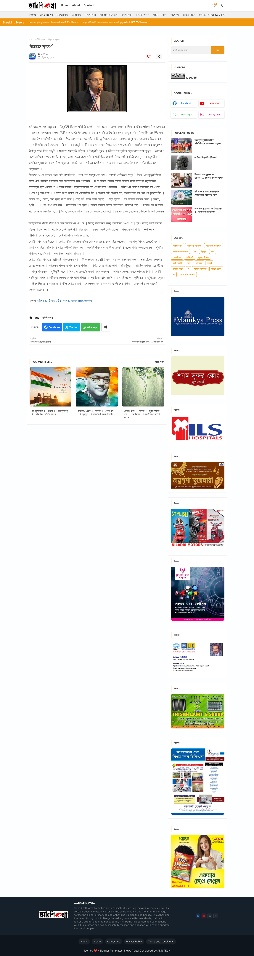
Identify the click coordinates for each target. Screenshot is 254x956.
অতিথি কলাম (126, 14)
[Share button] (105, 327)
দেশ (212, 251)
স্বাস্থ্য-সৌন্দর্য (216, 268)
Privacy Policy (134, 941)
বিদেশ (189, 263)
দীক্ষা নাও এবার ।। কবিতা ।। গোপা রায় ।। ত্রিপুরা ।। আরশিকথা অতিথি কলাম (95, 412)
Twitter (73, 327)
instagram (214, 114)
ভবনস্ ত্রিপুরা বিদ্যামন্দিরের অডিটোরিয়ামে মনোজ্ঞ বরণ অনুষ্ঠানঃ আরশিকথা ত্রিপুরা (207, 142)
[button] (221, 5)
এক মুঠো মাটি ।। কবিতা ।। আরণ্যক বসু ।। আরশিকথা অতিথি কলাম (49, 412)
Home (64, 5)
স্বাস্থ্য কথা (174, 14)
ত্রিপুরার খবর (62, 14)
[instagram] (215, 916)
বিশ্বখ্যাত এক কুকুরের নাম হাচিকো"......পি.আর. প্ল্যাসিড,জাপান (208, 176)
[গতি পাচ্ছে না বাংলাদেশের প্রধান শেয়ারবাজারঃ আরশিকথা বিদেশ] (181, 197)
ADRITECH (163, 950)
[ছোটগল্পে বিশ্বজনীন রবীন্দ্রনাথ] (181, 162)
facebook (186, 103)
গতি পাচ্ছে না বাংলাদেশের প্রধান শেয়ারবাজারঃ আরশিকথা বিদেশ (206, 193)
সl (174, 274)
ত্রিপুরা (203, 251)
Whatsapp (92, 327)
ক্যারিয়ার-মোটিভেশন (207, 14)
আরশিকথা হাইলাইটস (108, 14)
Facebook (54, 327)
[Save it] (149, 56)
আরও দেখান (159, 361)
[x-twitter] (210, 916)
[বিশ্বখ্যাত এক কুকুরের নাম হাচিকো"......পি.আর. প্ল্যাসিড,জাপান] (181, 180)
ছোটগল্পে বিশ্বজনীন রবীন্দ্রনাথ (205, 157)
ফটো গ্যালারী (177, 263)
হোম (30, 39)
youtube (214, 103)
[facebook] (198, 916)
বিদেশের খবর (90, 14)
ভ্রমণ (209, 263)
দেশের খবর (76, 14)
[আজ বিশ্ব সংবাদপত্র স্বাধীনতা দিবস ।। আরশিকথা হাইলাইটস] (181, 214)
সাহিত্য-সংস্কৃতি (143, 14)
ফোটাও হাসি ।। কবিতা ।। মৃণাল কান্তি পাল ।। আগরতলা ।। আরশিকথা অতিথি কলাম (142, 414)
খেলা (194, 251)
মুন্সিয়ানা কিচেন (189, 14)
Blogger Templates (111, 950)
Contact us (113, 941)
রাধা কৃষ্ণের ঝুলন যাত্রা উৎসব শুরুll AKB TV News (28, 22)
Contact (89, 5)
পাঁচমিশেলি (189, 257)
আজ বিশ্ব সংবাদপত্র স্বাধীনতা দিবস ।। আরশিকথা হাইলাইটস (208, 210)
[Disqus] (97, 475)
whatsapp (186, 114)
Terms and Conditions (160, 941)
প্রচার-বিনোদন (159, 14)
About (76, 5)
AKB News (46, 14)
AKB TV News (187, 274)
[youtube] (204, 916)
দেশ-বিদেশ (177, 257)
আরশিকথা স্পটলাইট (194, 245)
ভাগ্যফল (199, 263)
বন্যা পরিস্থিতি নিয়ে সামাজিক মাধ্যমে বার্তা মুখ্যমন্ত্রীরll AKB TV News (89, 22)
